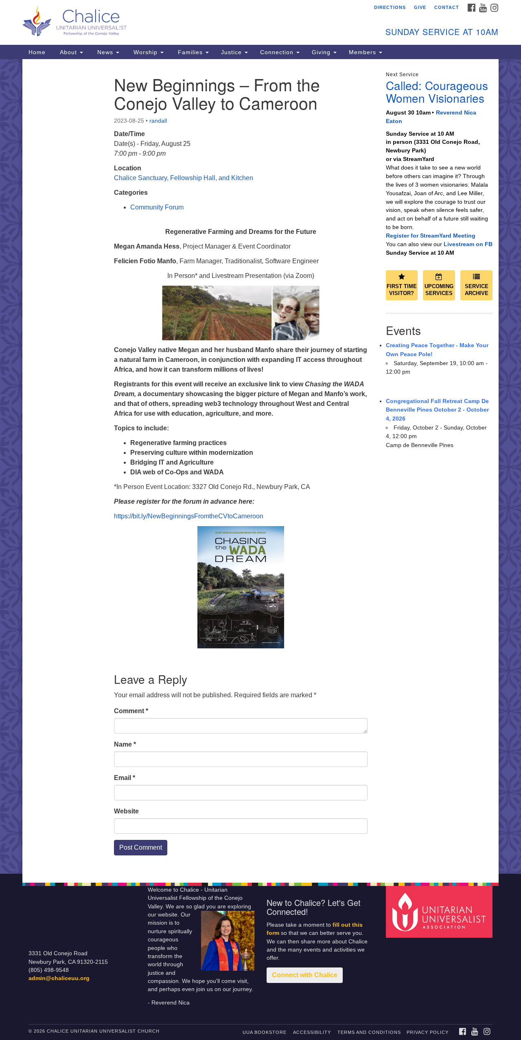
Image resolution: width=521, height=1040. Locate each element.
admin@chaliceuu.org (59, 978)
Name (125, 744)
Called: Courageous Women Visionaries (437, 91)
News (105, 52)
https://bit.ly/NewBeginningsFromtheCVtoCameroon (188, 516)
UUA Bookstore (265, 1032)
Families (190, 52)
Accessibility (312, 1032)
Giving (322, 52)
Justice (232, 52)
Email (124, 777)
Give (420, 7)
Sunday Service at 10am (442, 31)
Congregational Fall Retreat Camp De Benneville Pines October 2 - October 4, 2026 (437, 410)
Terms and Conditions (369, 1032)
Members (363, 52)
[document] (260, 466)
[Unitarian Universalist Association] (440, 911)
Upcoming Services (439, 289)
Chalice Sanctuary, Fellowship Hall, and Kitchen (183, 177)
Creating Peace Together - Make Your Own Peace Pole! (437, 349)
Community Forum (157, 207)
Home (37, 52)
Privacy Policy (428, 1032)
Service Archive (476, 289)
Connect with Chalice (304, 975)
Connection (278, 52)
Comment (131, 710)
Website (126, 811)
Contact (446, 7)
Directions (390, 7)
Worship (145, 52)
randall (158, 120)
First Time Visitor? (402, 289)
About (68, 52)
